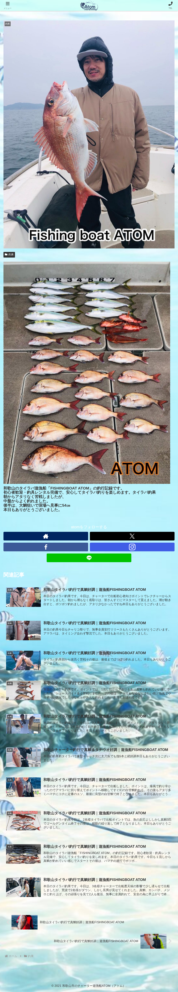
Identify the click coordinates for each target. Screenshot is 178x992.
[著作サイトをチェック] (45, 536)
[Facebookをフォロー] (45, 547)
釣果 (11, 254)
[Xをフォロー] (132, 536)
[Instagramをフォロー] (132, 547)
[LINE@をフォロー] (89, 557)
